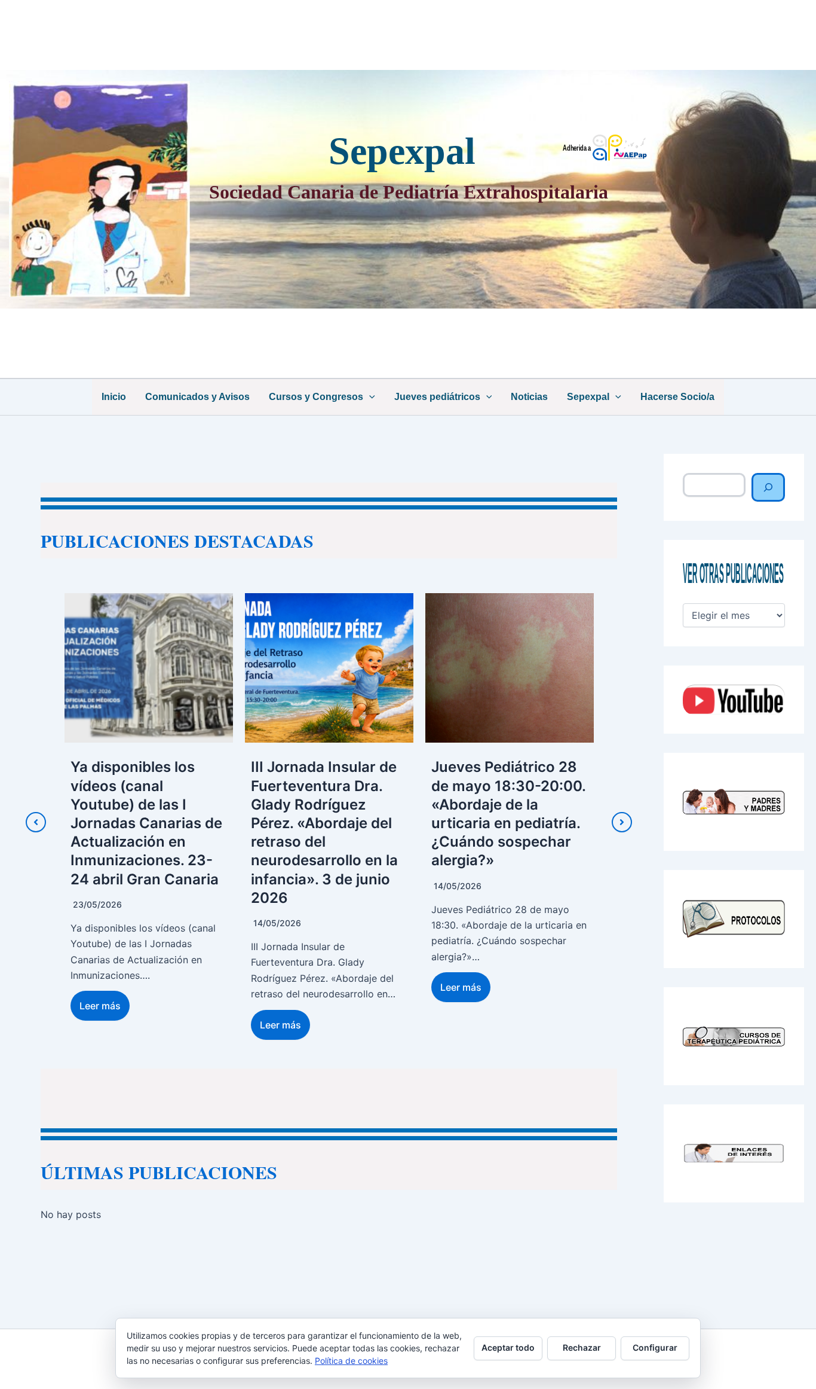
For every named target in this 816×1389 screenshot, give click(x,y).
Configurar (655, 1347)
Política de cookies (351, 1361)
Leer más (106, 1025)
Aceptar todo (508, 1347)
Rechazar (582, 1347)
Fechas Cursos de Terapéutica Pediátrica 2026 (515, 785)
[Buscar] (768, 487)
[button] (369, 397)
